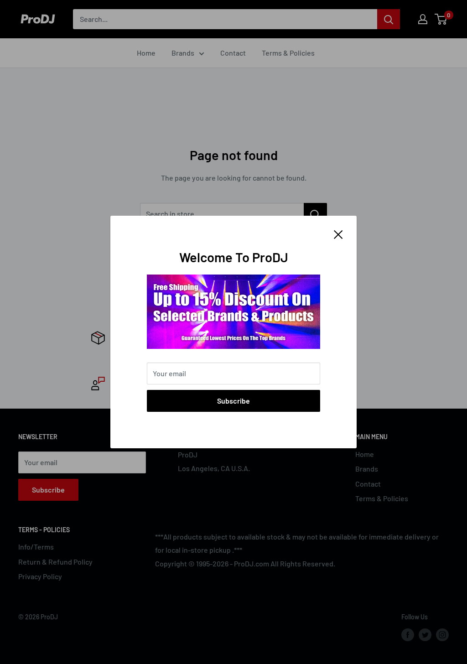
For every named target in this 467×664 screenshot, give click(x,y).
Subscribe (233, 400)
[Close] (338, 233)
